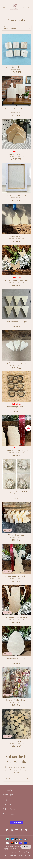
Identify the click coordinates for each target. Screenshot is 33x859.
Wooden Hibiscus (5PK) (16, 741)
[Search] (28, 27)
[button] (4, 6)
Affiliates (7, 804)
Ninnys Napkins (15, 846)
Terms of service (11, 852)
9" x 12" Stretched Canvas (16, 195)
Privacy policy (25, 849)
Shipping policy (24, 852)
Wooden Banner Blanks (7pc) (16, 322)
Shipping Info (8, 795)
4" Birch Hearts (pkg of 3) (16, 363)
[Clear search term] (24, 27)
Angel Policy (8, 800)
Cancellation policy (25, 855)
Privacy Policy (9, 809)
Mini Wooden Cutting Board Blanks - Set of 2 (16, 109)
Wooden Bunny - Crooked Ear (16, 576)
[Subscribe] (27, 778)
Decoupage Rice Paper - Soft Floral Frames (16, 493)
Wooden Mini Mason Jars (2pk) (16, 451)
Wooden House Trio (16, 154)
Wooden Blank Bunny (16, 535)
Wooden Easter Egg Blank (16, 659)
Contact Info (8, 790)
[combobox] (16, 27)
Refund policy (14, 849)
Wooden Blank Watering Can (16, 618)
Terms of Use (8, 814)
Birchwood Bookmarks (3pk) (16, 700)
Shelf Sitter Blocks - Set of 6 (16, 67)
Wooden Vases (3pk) (16, 237)
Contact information (10, 855)
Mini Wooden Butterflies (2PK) (16, 280)
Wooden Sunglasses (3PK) (16, 407)
